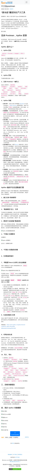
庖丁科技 (17, 457)
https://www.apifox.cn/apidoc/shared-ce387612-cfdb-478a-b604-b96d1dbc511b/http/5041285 (13, 326)
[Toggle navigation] (26, 2)
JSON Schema (13, 105)
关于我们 (15, 454)
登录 (13, 443)
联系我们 (20, 454)
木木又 (11, 9)
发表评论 (27, 437)
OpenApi (22, 103)
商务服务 (10, 454)
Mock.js (17, 144)
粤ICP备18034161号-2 (15, 461)
